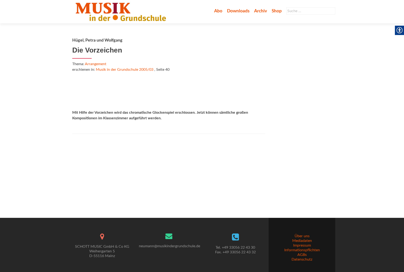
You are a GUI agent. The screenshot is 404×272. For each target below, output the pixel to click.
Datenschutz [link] (302, 259)
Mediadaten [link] (302, 241)
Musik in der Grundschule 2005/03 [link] (124, 69)
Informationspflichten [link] (302, 250)
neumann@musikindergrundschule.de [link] (169, 246)
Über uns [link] (302, 236)
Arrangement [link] (95, 64)
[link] (122, 12)
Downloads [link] (238, 11)
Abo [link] (218, 11)
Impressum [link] (302, 245)
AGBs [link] (302, 255)
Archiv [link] (260, 11)
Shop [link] (277, 11)
